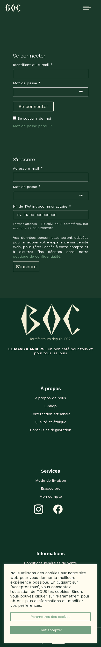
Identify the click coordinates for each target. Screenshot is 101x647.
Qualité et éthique (50, 422)
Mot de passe (36, 83)
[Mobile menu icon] (87, 8)
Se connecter (33, 106)
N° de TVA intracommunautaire (42, 206)
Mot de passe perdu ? (32, 126)
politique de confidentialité (36, 256)
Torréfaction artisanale (50, 414)
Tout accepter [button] (50, 630)
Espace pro (51, 488)
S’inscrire (26, 266)
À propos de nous (50, 398)
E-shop (50, 406)
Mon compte (50, 496)
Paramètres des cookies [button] (50, 617)
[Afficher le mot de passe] (81, 92)
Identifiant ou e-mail (42, 64)
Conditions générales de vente (50, 563)
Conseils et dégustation (50, 430)
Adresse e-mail (37, 168)
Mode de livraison (50, 480)
